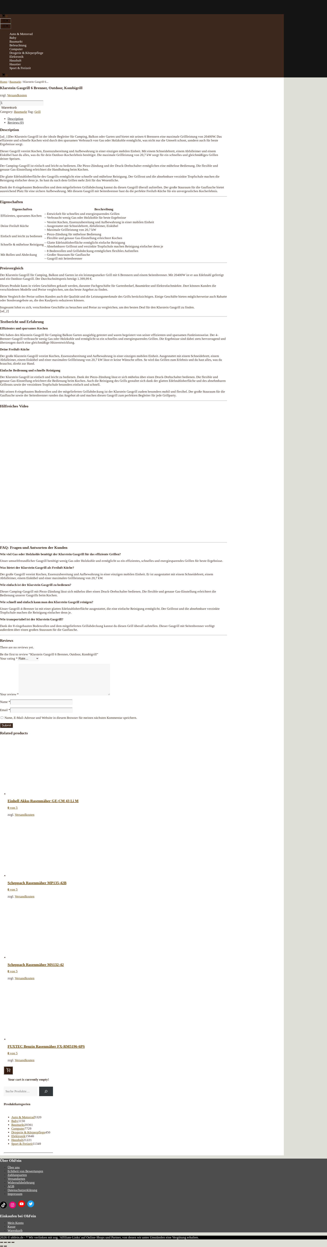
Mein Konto (16, 1223)
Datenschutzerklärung (22, 1190)
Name (5, 702)
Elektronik (16, 56)
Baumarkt (16, 41)
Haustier (15, 64)
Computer (16, 49)
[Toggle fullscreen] (9, 1242)
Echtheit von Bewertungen (25, 1171)
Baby (12, 38)
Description (15, 119)
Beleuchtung (17, 45)
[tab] (117, 119)
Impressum (15, 1194)
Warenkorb (9, 107)
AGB (11, 1186)
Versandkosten (17, 95)
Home (3, 81)
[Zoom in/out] (12, 1242)
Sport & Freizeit (20, 68)
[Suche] (46, 1091)
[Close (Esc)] (1, 1242)
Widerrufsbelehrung (21, 1182)
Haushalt (15, 60)
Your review (9, 694)
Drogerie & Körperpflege (26, 53)
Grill (37, 112)
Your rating (9, 658)
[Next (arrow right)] (5, 1246)
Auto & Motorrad (21, 34)
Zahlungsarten (17, 1175)
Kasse (12, 1226)
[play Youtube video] (113, 475)
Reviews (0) (16, 122)
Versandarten (16, 1179)
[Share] (5, 1242)
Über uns (14, 1167)
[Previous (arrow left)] (1, 1246)
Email (5, 710)
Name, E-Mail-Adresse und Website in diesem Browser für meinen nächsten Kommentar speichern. (71, 718)
